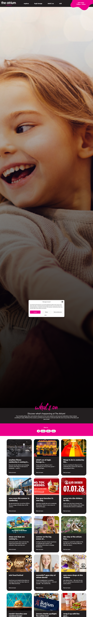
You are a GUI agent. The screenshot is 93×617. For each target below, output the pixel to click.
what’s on (51, 3)
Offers (48, 431)
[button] (62, 301)
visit (60, 3)
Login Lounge (38, 3)
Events (43, 431)
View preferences (58, 312)
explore (26, 3)
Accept (35, 312)
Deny (46, 312)
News (53, 431)
